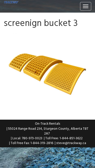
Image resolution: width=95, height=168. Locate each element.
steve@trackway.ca (71, 142)
